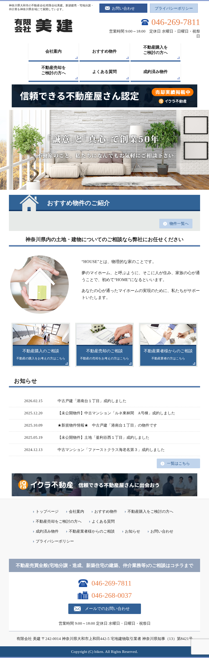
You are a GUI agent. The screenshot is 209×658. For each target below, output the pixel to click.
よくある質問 (104, 71)
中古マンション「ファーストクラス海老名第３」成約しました (111, 450)
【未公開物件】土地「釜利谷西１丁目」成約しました (103, 437)
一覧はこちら (178, 463)
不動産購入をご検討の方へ (155, 50)
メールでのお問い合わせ (107, 608)
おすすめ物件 (104, 51)
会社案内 (53, 51)
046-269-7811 (175, 22)
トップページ (47, 511)
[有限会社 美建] (43, 32)
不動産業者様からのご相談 (92, 531)
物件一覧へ (179, 224)
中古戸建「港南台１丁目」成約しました (92, 401)
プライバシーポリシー (174, 8)
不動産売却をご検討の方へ (53, 70)
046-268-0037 (112, 595)
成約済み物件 (155, 71)
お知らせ (132, 531)
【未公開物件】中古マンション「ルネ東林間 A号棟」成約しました (116, 413)
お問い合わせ (123, 8)
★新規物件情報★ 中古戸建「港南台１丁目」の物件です (109, 425)
